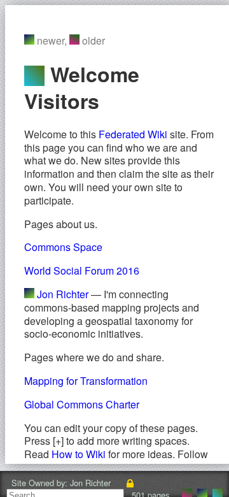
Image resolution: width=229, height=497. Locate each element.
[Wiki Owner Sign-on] (130, 483)
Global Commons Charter (81, 404)
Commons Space (63, 247)
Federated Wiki (133, 134)
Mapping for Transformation (86, 380)
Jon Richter (62, 294)
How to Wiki (79, 454)
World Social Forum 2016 (81, 270)
